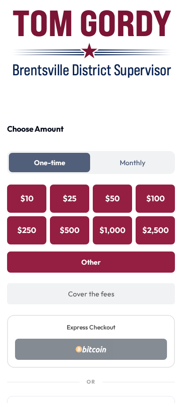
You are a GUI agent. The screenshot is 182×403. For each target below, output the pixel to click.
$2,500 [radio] (155, 230)
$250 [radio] (26, 230)
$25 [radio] (69, 198)
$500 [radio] (70, 230)
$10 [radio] (27, 198)
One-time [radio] (49, 162)
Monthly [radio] (132, 162)
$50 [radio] (112, 198)
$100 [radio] (155, 198)
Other (91, 262)
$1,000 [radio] (112, 230)
